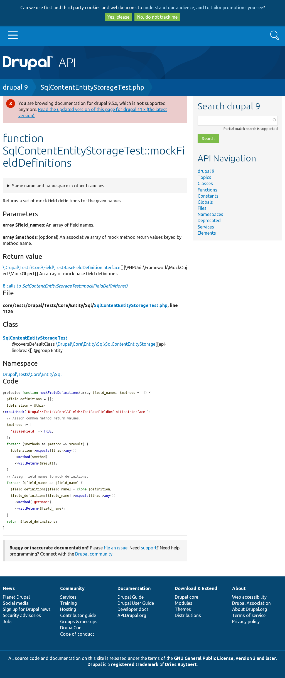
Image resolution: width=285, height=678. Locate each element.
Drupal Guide (130, 597)
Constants (208, 195)
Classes (205, 183)
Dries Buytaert (181, 664)
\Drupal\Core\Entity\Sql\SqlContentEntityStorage (105, 344)
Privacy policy (246, 621)
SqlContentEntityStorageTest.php (92, 87)
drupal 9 (15, 87)
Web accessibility (249, 597)
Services (206, 226)
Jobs (8, 621)
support (149, 547)
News (9, 588)
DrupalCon (71, 627)
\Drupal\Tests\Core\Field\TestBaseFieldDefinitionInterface (61, 267)
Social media (16, 603)
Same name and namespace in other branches (58, 185)
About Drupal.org (249, 609)
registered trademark (134, 664)
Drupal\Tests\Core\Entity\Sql (32, 374)
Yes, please (118, 16)
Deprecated (209, 220)
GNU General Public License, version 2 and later (225, 658)
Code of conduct (77, 634)
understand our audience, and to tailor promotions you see (203, 7)
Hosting (68, 609)
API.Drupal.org (131, 615)
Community (72, 588)
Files (202, 208)
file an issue (115, 547)
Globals (205, 202)
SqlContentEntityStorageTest (35, 337)
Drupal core (186, 597)
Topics (204, 177)
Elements (207, 232)
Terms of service (249, 615)
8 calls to (65, 285)
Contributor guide (78, 615)
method (24, 457)
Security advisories (22, 615)
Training (68, 603)
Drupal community (93, 553)
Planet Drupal (16, 597)
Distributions (188, 615)
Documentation (134, 588)
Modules (183, 603)
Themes (183, 609)
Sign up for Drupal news (27, 609)
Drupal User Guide (135, 603)
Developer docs (133, 609)
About (239, 588)
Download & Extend (196, 588)
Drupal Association (251, 603)
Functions (207, 189)
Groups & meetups (78, 621)
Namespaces (210, 214)
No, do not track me (157, 16)
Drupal (94, 664)
